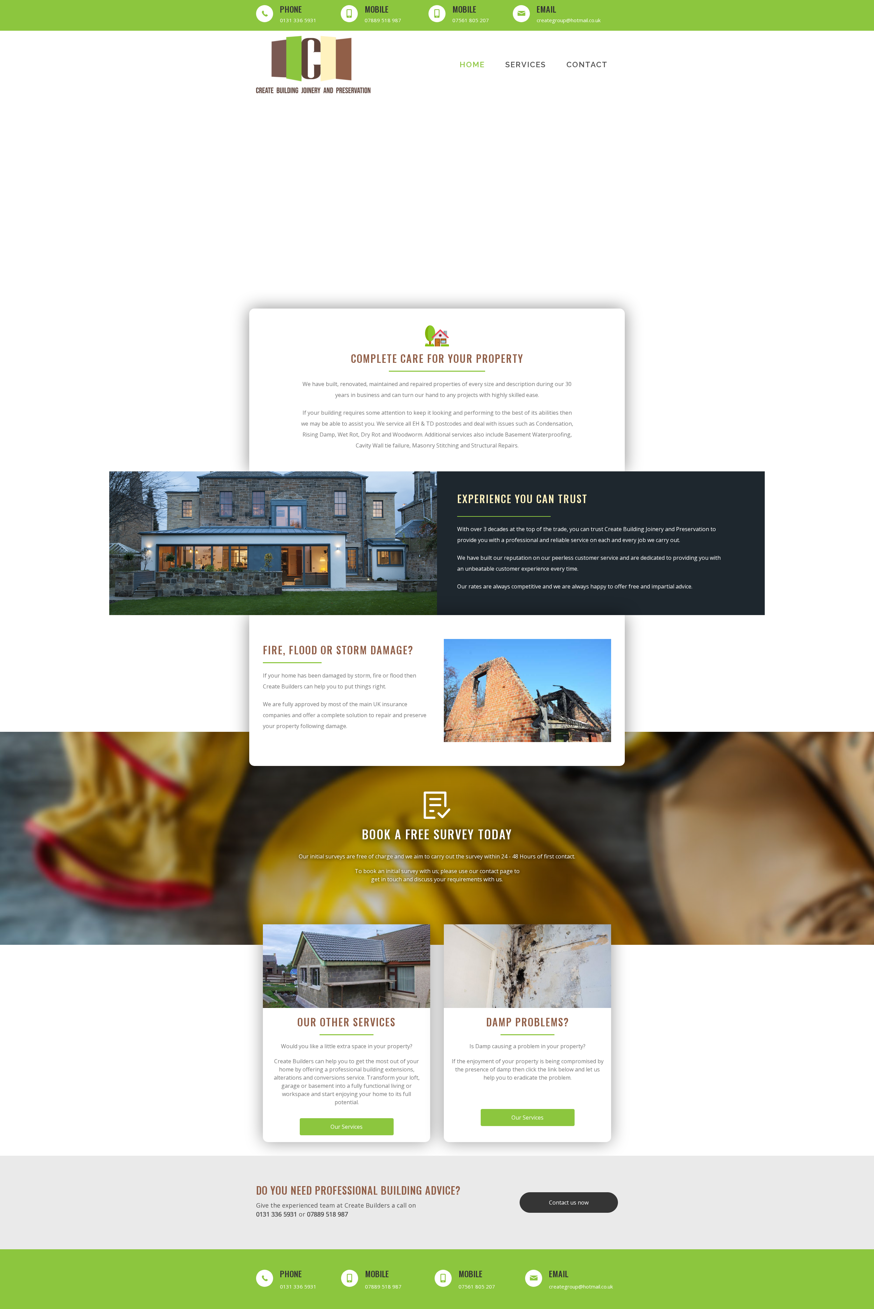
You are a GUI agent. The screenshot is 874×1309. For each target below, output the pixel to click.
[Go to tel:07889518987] (378, 15)
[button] (290, 267)
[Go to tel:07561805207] (463, 15)
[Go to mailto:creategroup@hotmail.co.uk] (565, 15)
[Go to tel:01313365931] (291, 15)
